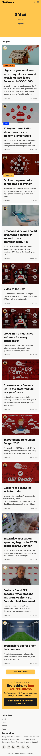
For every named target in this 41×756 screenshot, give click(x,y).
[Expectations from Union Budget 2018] (20, 424)
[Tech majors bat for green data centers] (20, 630)
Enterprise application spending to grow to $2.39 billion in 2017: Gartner (20, 542)
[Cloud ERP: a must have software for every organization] (20, 318)
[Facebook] (4, 747)
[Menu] (37, 2)
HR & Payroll (9, 65)
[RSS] (28, 747)
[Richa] (5, 47)
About (4, 719)
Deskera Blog (8, 733)
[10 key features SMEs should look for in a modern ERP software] (20, 113)
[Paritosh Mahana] (5, 516)
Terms (4, 722)
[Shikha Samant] (5, 105)
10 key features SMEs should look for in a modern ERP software (17, 132)
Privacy (4, 725)
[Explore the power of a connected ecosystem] (20, 164)
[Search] (34, 2)
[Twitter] (9, 747)
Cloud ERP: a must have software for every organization (18, 337)
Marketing (8, 175)
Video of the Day (14, 289)
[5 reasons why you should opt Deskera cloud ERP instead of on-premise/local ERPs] (20, 215)
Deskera (16, 753)
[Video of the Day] (20, 273)
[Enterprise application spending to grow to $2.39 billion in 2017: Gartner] (20, 523)
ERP (6, 123)
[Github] (23, 747)
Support (4, 729)
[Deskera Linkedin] (13, 747)
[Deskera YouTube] (18, 747)
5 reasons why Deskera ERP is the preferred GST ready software (19, 389)
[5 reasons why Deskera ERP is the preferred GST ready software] (20, 369)
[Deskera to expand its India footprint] (20, 472)
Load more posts (21, 672)
